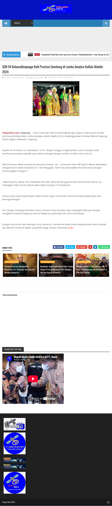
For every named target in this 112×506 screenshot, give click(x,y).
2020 (13, 502)
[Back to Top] (108, 502)
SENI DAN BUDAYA (65, 77)
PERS (30, 54)
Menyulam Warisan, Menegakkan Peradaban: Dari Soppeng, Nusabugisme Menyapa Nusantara (19, 269)
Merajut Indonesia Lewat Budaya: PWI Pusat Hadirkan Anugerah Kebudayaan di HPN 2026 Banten (91, 269)
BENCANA (52, 77)
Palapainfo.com (10, 132)
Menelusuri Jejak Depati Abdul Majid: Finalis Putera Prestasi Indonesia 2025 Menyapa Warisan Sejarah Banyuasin (56, 269)
